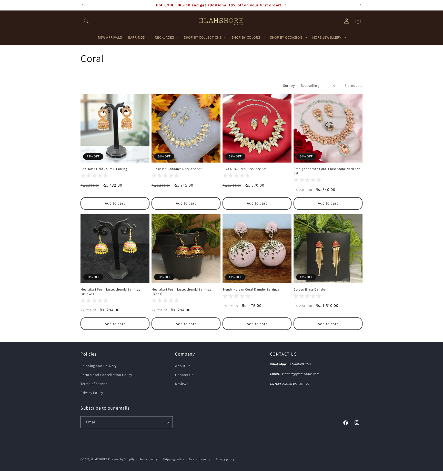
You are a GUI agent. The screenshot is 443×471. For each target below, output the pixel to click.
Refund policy (148, 459)
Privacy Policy (91, 392)
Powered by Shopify (121, 459)
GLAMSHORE (99, 459)
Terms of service (199, 459)
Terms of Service (93, 383)
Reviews (181, 383)
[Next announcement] (360, 5)
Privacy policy (225, 459)
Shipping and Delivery (98, 365)
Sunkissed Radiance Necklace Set (177, 169)
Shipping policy (173, 459)
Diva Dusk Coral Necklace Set (245, 169)
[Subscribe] (167, 422)
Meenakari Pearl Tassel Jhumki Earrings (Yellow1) (110, 291)
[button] (86, 21)
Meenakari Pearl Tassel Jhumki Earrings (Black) (181, 291)
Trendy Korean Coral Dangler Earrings (251, 289)
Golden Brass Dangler (310, 289)
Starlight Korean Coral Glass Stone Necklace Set (327, 171)
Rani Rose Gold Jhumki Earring (103, 169)
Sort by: (289, 85)
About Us (182, 365)
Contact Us (184, 374)
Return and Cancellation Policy (106, 374)
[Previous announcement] (82, 5)
